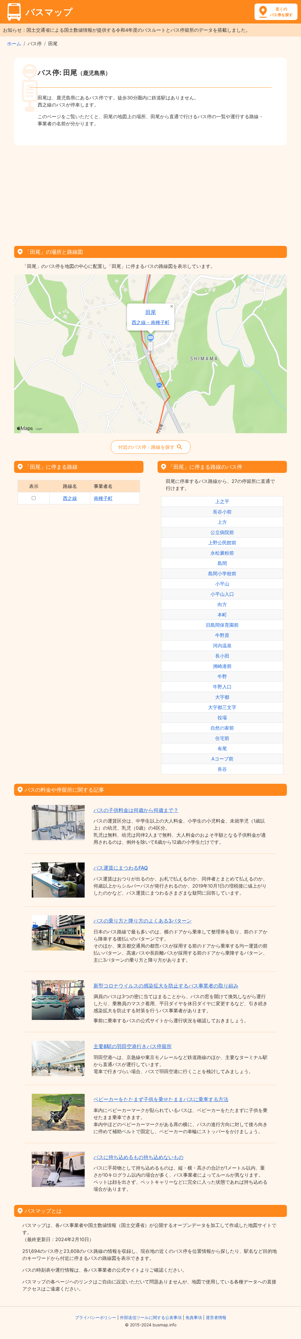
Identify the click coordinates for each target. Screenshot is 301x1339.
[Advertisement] (150, 193)
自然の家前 (222, 728)
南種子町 (103, 498)
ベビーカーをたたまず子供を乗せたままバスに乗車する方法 (160, 1099)
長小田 (222, 656)
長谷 (222, 769)
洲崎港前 (222, 666)
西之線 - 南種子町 (151, 322)
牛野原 (222, 635)
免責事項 (193, 1317)
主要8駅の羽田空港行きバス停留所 (132, 1046)
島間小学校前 (222, 573)
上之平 (222, 501)
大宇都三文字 (222, 707)
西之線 (70, 498)
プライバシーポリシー (95, 1317)
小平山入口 (222, 594)
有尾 (222, 748)
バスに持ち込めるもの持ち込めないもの (138, 1157)
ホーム (14, 43)
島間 (222, 563)
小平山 (222, 584)
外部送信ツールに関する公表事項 (151, 1317)
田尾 (151, 312)
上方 (222, 522)
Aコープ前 (222, 759)
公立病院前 (222, 532)
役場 (222, 718)
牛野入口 (222, 687)
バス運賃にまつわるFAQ (120, 868)
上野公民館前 (222, 543)
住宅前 (222, 738)
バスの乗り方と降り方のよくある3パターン (142, 921)
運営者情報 (216, 1317)
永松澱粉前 (222, 553)
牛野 (222, 676)
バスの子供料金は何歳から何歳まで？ (135, 810)
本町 (222, 615)
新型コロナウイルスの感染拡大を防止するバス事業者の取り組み (165, 986)
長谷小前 (222, 512)
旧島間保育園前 (222, 625)
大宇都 (222, 697)
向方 (222, 604)
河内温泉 (222, 645)
